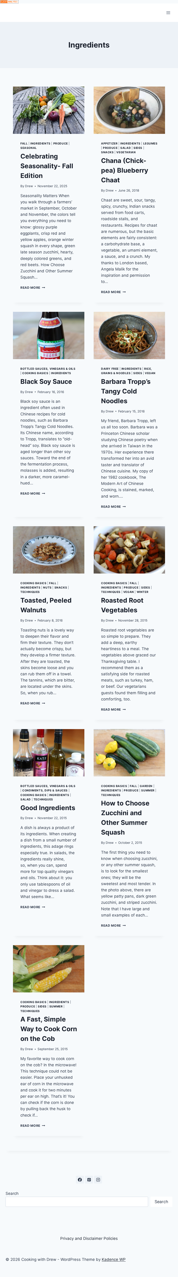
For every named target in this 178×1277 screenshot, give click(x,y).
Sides (138, 148)
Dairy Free (110, 368)
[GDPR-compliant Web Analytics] (89, 1)
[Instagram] (98, 1180)
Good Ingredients (47, 808)
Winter (143, 592)
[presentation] (48, 110)
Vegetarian (126, 152)
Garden (146, 786)
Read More (31, 287)
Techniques (30, 592)
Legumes (150, 143)
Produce (60, 143)
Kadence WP (114, 1259)
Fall (24, 143)
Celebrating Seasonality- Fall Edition (46, 166)
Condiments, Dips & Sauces (45, 790)
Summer (148, 790)
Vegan (150, 373)
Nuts (47, 587)
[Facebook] (80, 1180)
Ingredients (40, 143)
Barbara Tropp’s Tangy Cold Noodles (126, 391)
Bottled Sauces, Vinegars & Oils (47, 368)
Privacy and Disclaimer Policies (89, 1238)
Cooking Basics (35, 373)
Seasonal (28, 148)
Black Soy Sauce (46, 381)
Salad (125, 148)
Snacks (107, 152)
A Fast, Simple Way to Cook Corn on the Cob (48, 1029)
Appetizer (109, 143)
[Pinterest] (89, 1180)
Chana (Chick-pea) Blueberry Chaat (124, 170)
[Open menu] (168, 12)
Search (12, 1193)
